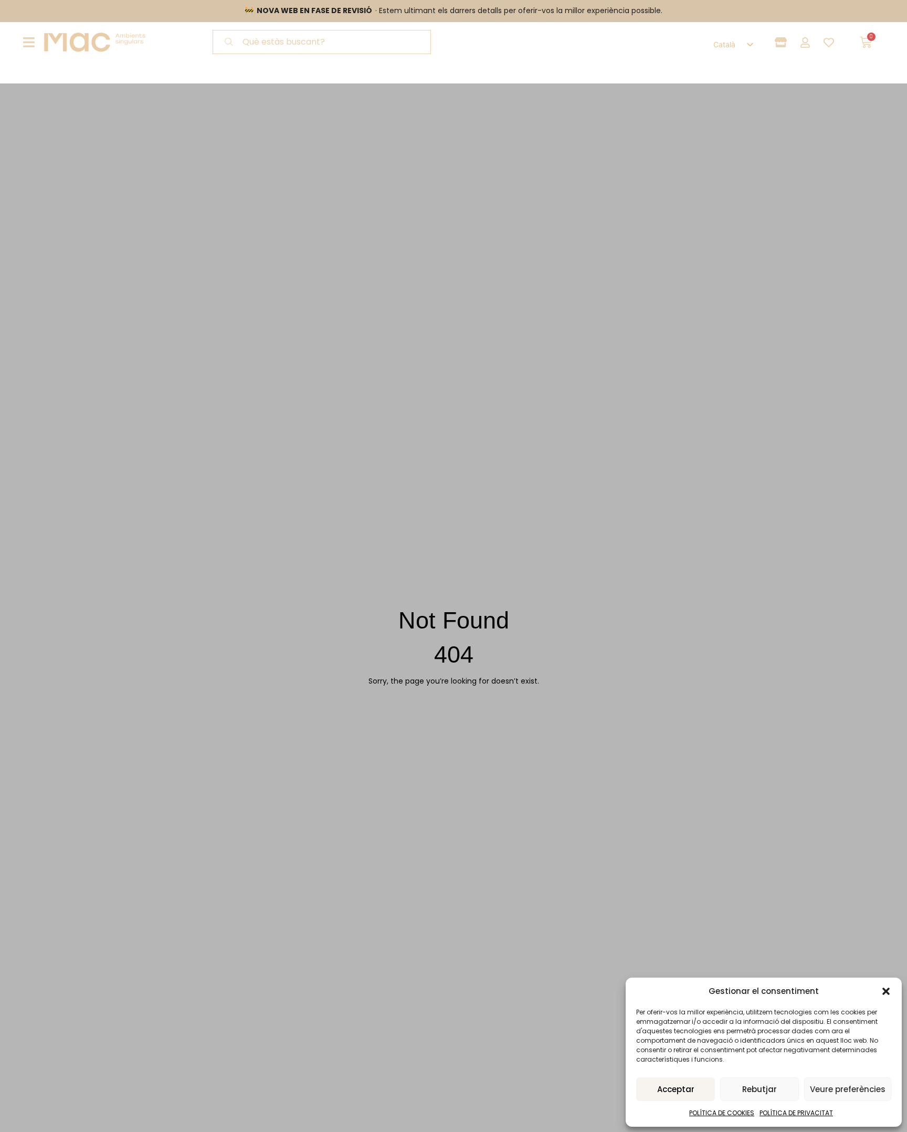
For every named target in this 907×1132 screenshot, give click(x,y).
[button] (886, 991)
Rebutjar (759, 1089)
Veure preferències (847, 1089)
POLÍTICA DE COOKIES (721, 1112)
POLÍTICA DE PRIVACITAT (796, 1112)
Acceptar (675, 1089)
